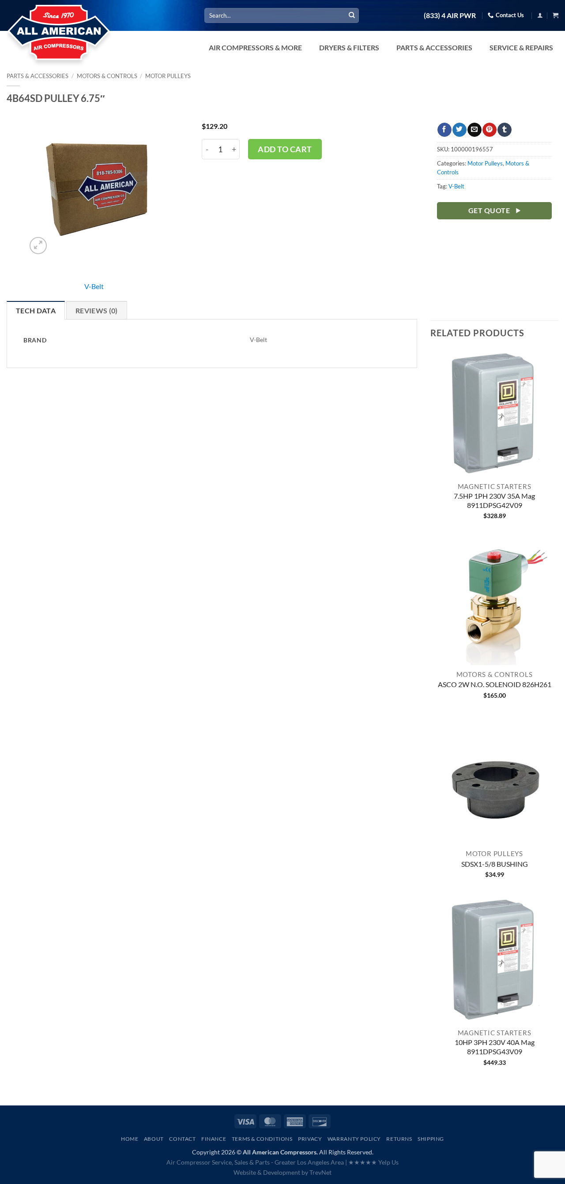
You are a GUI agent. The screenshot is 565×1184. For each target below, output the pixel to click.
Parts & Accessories (37, 75)
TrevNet (320, 1172)
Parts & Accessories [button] (434, 47)
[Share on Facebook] (444, 130)
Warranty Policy (354, 1138)
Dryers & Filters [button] (349, 47)
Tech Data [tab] (36, 310)
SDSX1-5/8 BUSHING (494, 864)
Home (129, 1138)
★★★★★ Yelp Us (373, 1162)
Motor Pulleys (168, 75)
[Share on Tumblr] (504, 130)
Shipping (431, 1138)
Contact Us (510, 15)
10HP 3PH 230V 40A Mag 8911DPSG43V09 (495, 1047)
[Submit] (351, 15)
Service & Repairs (521, 47)
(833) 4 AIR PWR (450, 15)
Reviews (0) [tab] (96, 310)
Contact (182, 1138)
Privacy (310, 1138)
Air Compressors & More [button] (255, 47)
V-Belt (94, 286)
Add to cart (285, 149)
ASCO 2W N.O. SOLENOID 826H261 (494, 684)
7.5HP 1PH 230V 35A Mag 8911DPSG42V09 (494, 500)
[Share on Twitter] (459, 130)
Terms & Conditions (262, 1138)
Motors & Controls (107, 75)
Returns (399, 1138)
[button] (540, 15)
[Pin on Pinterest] (489, 130)
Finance (213, 1138)
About (154, 1138)
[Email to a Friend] (474, 130)
